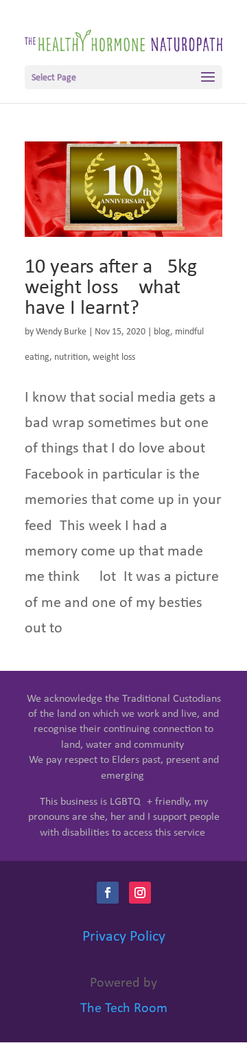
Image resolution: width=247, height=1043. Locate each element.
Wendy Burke (61, 332)
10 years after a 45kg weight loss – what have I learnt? (111, 288)
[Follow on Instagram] (140, 893)
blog (162, 332)
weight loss (114, 357)
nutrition (71, 357)
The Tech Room (123, 1009)
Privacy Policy (123, 937)
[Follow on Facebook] (108, 893)
